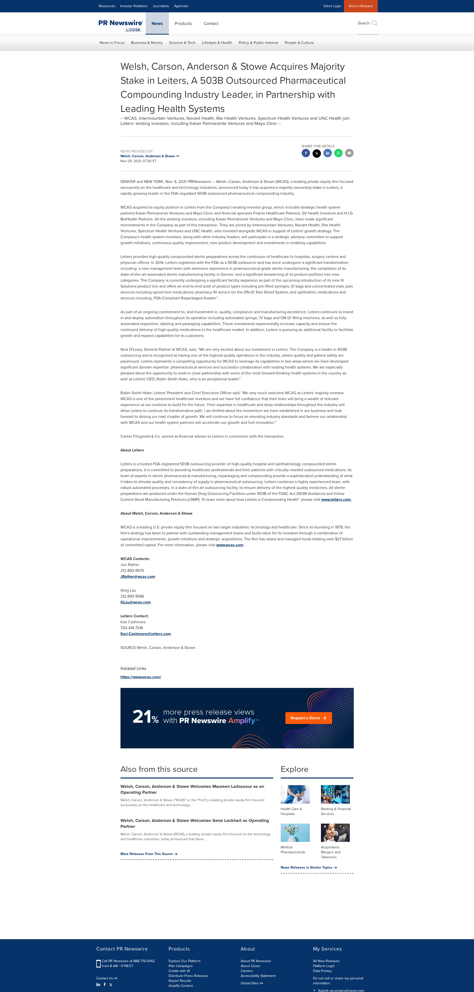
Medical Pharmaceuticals (293, 850)
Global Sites (250, 983)
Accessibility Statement (258, 975)
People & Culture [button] (299, 42)
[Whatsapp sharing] (338, 153)
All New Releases (326, 961)
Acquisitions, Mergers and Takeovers (330, 852)
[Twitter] (111, 984)
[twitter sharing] (317, 154)
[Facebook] (104, 984)
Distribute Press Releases (188, 975)
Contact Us (105, 978)
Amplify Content (181, 985)
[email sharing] (349, 153)
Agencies (181, 6)
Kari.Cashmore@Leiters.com (145, 634)
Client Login (332, 6)
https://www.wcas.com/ (140, 677)
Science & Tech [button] (182, 42)
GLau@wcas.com (135, 602)
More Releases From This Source (146, 854)
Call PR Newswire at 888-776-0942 (128, 961)
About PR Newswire (256, 961)
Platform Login (324, 966)
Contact (211, 23)
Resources (107, 6)
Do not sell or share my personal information (338, 981)
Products (183, 23)
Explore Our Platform (184, 961)
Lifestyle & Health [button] (217, 42)
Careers (247, 970)
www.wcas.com (229, 545)
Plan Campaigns (181, 966)
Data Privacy (322, 970)
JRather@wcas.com (137, 576)
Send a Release (361, 6)
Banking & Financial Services (336, 811)
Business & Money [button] (147, 42)
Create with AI (179, 970)
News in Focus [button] (112, 42)
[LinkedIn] (98, 984)
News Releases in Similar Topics (306, 867)
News (157, 23)
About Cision (250, 966)
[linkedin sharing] (327, 153)
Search (364, 23)
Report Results (180, 980)
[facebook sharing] (306, 153)
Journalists (161, 6)
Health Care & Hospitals (291, 811)
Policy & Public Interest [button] (258, 42)
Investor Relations (134, 6)
